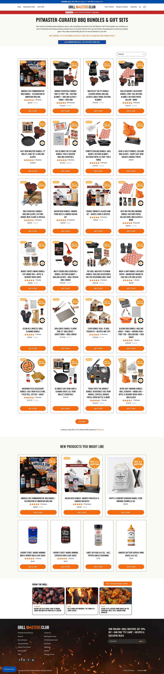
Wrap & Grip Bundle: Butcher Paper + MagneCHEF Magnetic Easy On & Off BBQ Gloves (131, 274)
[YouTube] (33, 660)
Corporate (133, 7)
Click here (100, 430)
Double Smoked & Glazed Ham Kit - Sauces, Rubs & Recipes (98, 213)
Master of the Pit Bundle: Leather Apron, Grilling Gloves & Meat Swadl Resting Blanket (98, 95)
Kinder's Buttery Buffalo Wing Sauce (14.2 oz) (131, 554)
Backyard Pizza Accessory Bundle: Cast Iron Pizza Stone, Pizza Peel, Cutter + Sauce (32, 391)
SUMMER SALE (66, 2)
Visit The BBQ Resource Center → (117, 584)
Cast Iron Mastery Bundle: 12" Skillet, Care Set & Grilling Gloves (32, 154)
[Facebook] (19, 660)
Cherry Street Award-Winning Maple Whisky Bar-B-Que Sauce (32, 554)
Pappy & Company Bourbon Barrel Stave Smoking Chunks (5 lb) (125, 500)
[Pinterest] (28, 660)
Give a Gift (40, 7)
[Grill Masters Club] (82, 7)
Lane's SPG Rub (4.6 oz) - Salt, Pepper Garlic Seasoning (98, 554)
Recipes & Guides (122, 7)
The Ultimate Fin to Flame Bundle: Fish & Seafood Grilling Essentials (65, 154)
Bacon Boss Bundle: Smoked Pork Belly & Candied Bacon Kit (65, 214)
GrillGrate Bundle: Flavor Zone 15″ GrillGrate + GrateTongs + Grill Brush (66, 331)
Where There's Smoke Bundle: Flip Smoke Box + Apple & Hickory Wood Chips (33, 274)
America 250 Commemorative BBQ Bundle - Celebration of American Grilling (33, 94)
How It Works (109, 7)
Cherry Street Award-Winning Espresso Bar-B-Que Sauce (65, 554)
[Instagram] (24, 660)
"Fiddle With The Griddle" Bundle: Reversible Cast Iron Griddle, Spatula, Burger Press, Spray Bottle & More (98, 393)
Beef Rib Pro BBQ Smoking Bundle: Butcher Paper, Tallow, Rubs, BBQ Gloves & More (131, 215)
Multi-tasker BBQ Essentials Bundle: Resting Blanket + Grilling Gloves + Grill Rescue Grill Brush (65, 275)
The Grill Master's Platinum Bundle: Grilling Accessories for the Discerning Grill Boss (98, 274)
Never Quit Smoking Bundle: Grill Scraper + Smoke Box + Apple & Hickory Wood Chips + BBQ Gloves (131, 393)
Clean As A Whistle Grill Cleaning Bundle (33, 330)
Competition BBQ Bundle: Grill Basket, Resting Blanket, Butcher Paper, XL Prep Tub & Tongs (98, 155)
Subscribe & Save (29, 7)
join (140, 641)
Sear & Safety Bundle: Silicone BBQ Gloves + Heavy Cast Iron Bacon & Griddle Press (131, 154)
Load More (82, 422)
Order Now (95, 12)
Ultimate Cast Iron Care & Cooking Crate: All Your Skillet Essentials (65, 391)
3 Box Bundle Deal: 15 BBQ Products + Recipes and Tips (98, 330)
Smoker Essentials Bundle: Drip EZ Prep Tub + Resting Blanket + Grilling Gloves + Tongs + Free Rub (65, 95)
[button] (19, 7)
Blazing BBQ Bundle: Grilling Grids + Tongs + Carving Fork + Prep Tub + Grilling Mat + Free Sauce (131, 333)
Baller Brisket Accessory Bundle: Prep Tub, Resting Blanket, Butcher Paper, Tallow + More (131, 95)
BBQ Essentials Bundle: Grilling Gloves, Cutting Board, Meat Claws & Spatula (33, 214)
